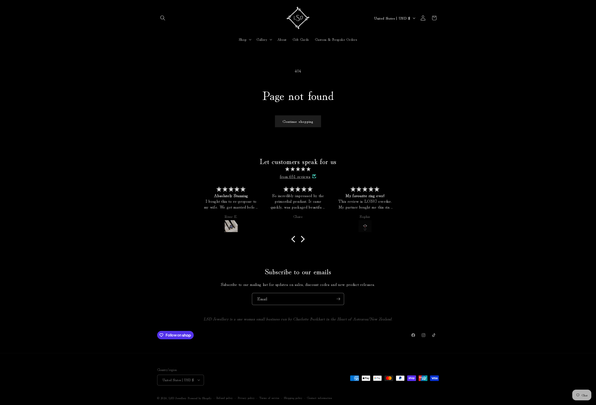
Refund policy (224, 398)
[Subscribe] (338, 299)
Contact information (319, 398)
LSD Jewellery (177, 398)
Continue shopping (298, 121)
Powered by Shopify (200, 398)
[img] (298, 169)
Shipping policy (293, 398)
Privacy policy (246, 398)
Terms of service (269, 398)
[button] (162, 18)
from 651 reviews (295, 176)
